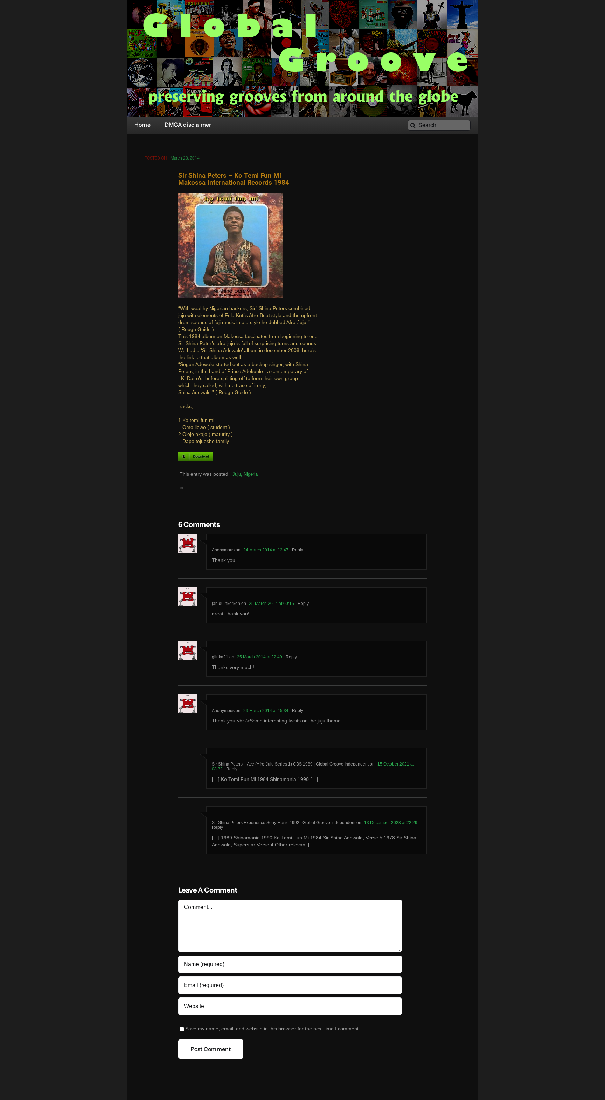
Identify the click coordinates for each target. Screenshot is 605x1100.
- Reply (295, 550)
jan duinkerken (226, 603)
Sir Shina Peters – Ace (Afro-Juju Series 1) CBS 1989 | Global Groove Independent (290, 764)
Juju (236, 474)
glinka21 (220, 657)
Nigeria (251, 474)
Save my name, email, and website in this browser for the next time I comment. (272, 1028)
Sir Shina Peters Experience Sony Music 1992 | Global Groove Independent (283, 822)
